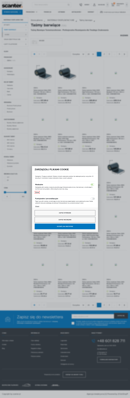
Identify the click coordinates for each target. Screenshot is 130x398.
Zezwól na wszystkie (65, 226)
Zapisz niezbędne (65, 220)
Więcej (37, 192)
